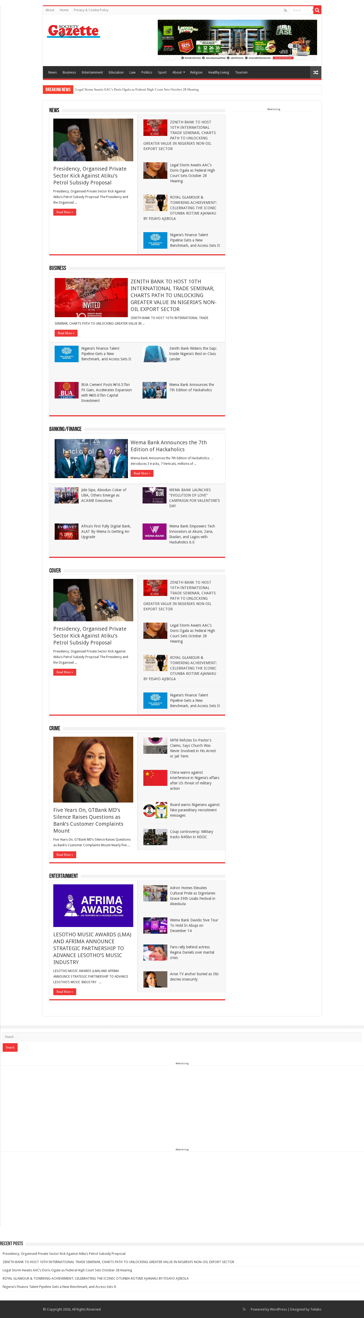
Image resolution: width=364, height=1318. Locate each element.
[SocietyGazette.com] (73, 30)
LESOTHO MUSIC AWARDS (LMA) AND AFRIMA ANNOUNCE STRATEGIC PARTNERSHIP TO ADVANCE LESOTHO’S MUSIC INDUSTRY (92, 948)
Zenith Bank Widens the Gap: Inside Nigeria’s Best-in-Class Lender (193, 353)
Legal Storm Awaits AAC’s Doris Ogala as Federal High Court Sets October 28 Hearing (137, 89)
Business (69, 72)
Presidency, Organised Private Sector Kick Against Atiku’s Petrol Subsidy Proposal (90, 176)
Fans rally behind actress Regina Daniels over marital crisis (192, 952)
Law (133, 72)
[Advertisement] (273, 145)
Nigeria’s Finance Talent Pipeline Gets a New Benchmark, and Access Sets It (195, 240)
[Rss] (286, 10)
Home (64, 10)
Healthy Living (218, 72)
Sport (162, 72)
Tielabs (315, 1309)
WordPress (278, 1309)
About (50, 10)
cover (55, 571)
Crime (54, 729)
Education (116, 72)
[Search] (317, 10)
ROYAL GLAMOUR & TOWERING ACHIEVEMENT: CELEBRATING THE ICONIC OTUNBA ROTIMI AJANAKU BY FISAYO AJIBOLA (180, 208)
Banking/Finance (65, 429)
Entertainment (92, 72)
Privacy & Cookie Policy (91, 10)
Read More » (64, 212)
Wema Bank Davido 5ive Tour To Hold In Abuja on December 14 (194, 925)
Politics (146, 72)
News (52, 72)
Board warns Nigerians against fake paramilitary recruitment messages (195, 810)
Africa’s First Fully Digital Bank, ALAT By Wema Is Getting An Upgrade (106, 531)
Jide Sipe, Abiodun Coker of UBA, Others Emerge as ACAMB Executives (103, 495)
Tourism (241, 72)
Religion (196, 72)
